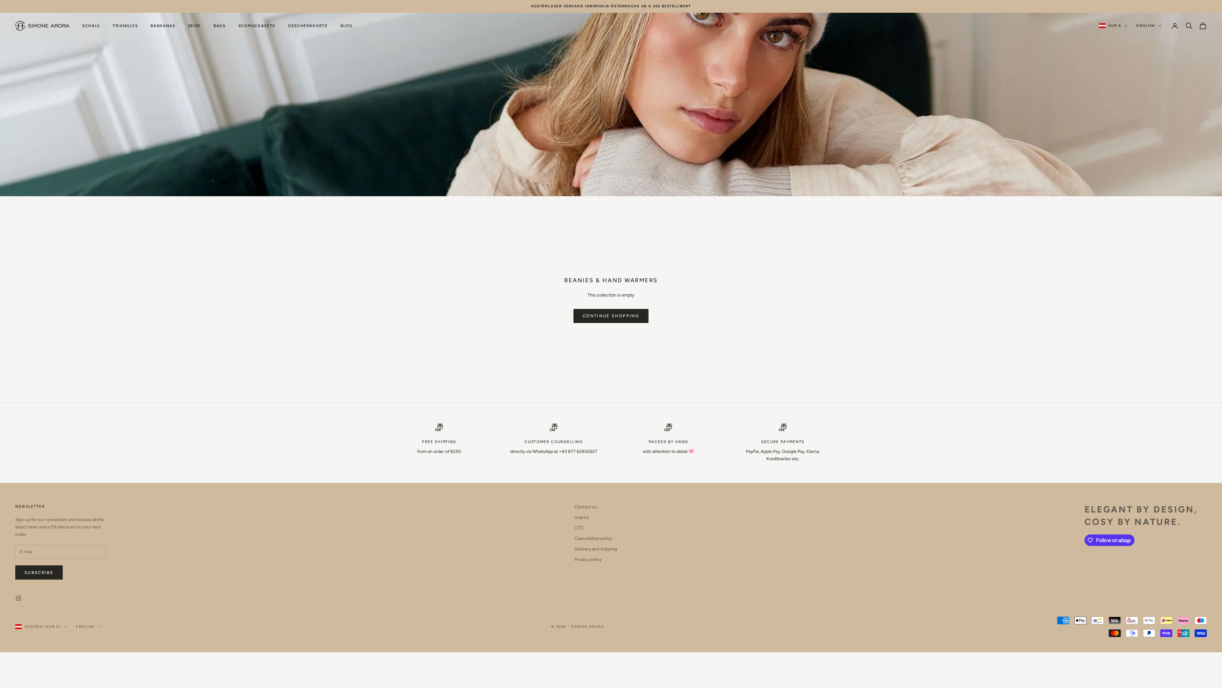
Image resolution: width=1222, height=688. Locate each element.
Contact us (586, 507)
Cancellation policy (593, 538)
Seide (194, 26)
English (1145, 26)
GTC (579, 528)
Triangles (125, 26)
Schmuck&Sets (256, 26)
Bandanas (163, 26)
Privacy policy (588, 559)
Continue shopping (611, 315)
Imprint (582, 517)
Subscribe (39, 572)
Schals (91, 26)
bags (220, 26)
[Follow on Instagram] (18, 598)
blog (347, 26)
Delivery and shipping (596, 549)
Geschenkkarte (308, 26)
